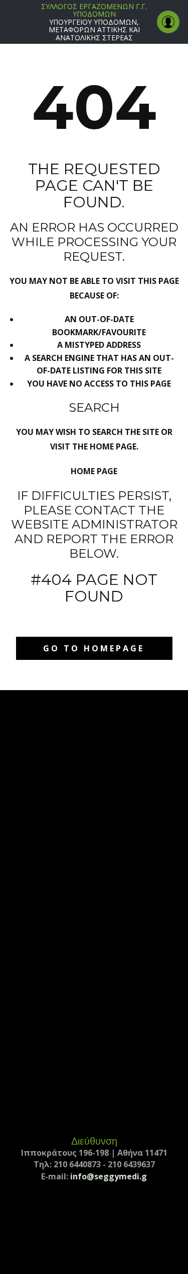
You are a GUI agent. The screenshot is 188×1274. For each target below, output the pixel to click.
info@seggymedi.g (108, 1176)
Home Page (94, 471)
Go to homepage (93, 648)
